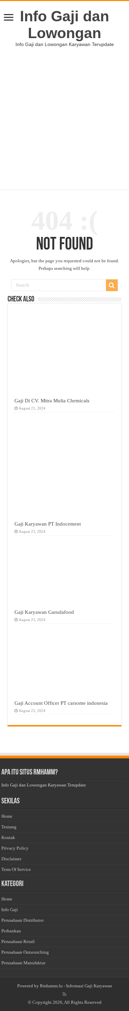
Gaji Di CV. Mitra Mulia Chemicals (51, 400)
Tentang (9, 826)
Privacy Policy (15, 848)
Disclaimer (11, 858)
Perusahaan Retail (18, 941)
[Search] (112, 285)
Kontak (8, 837)
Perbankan (11, 930)
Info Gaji (9, 909)
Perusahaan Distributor (22, 920)
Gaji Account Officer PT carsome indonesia (61, 703)
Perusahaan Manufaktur (23, 962)
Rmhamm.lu (51, 985)
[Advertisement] (64, 125)
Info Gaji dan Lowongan (64, 24)
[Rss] (64, 994)
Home (6, 816)
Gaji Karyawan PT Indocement (47, 524)
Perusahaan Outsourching (25, 952)
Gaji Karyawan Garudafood (44, 612)
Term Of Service (16, 869)
